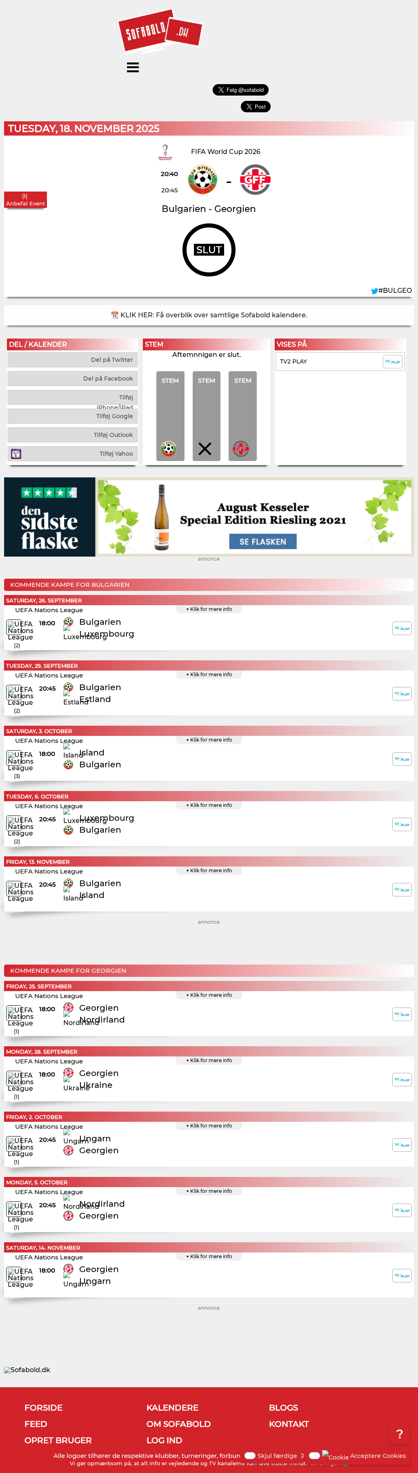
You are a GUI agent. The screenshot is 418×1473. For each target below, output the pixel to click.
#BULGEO (395, 290)
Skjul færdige (277, 1456)
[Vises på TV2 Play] (402, 628)
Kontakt (289, 1424)
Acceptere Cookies (378, 1456)
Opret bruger (58, 1440)
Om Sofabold (179, 1424)
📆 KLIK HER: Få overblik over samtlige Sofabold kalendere (208, 315)
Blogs (283, 1408)
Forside (43, 1408)
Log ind (164, 1440)
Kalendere (172, 1408)
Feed (35, 1424)
